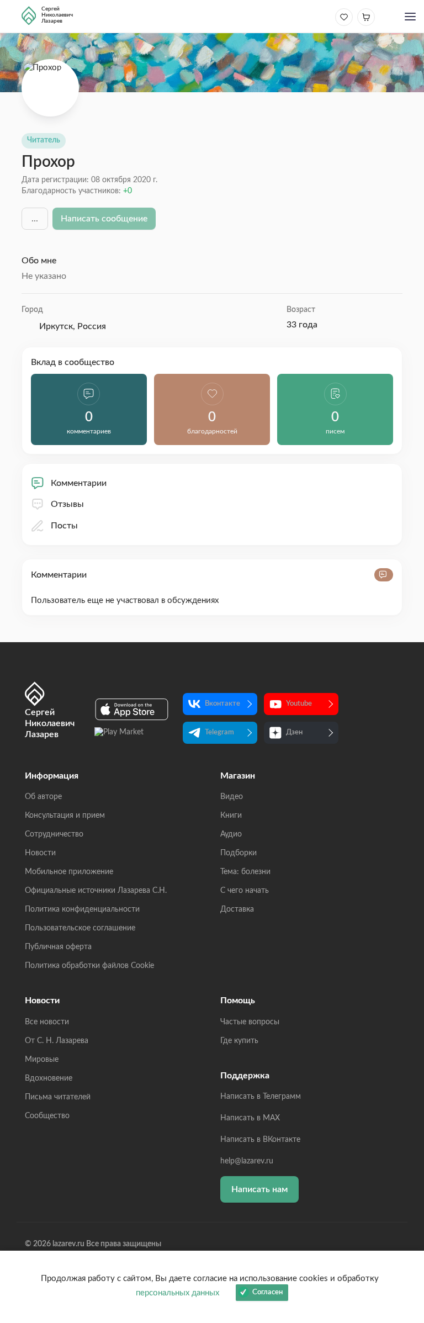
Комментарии (79, 483)
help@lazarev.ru (246, 1161)
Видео (231, 797)
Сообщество (47, 1116)
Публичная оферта (58, 947)
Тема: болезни (245, 872)
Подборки (238, 853)
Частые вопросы (249, 1022)
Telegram (219, 732)
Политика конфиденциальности (82, 909)
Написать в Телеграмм (260, 1096)
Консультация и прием (65, 815)
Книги (231, 815)
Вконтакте (222, 703)
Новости (40, 853)
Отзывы (67, 504)
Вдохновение (48, 1078)
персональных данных (177, 1293)
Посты (64, 525)
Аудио (231, 834)
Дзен (294, 732)
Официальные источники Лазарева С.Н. (96, 891)
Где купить (239, 1041)
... (34, 218)
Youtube (299, 703)
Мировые (42, 1059)
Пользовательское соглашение (80, 928)
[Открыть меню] (410, 17)
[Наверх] (405, 1207)
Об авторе (43, 797)
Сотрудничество (54, 834)
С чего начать (244, 891)
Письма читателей (58, 1097)
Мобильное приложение (69, 872)
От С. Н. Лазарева (56, 1041)
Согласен (267, 1292)
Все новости (47, 1022)
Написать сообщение (104, 218)
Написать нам (259, 1189)
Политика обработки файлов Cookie (89, 966)
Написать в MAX (250, 1118)
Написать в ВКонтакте (260, 1140)
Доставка (237, 909)
